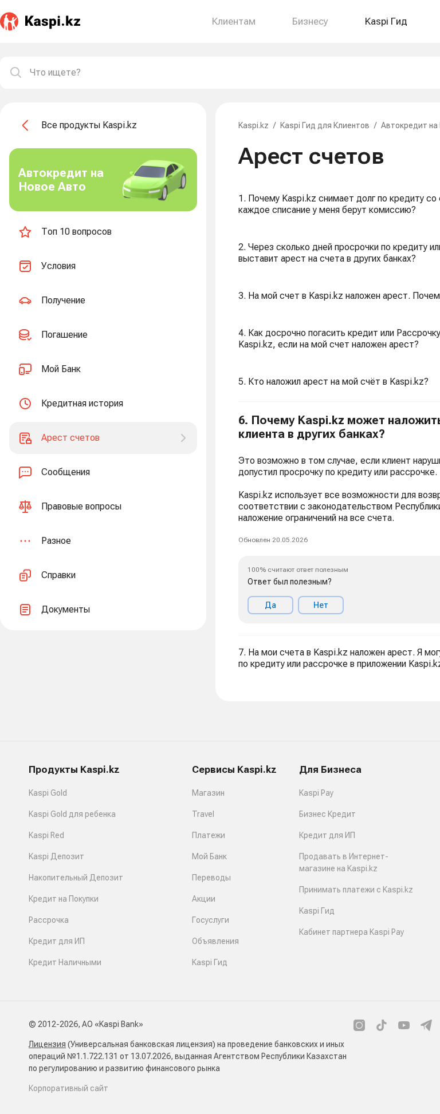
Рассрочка (49, 920)
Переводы (211, 877)
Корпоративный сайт (68, 1088)
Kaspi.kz (253, 125)
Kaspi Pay (316, 792)
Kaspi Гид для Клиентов (325, 125)
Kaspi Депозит (56, 856)
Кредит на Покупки (64, 898)
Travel (203, 814)
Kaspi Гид (209, 962)
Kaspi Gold (48, 792)
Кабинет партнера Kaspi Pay (351, 932)
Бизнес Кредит (327, 814)
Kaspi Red (46, 835)
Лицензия (47, 1044)
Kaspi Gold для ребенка (72, 814)
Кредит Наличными (65, 962)
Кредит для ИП (57, 941)
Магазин (208, 792)
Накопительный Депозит (76, 877)
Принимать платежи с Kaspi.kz (356, 889)
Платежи (208, 835)
